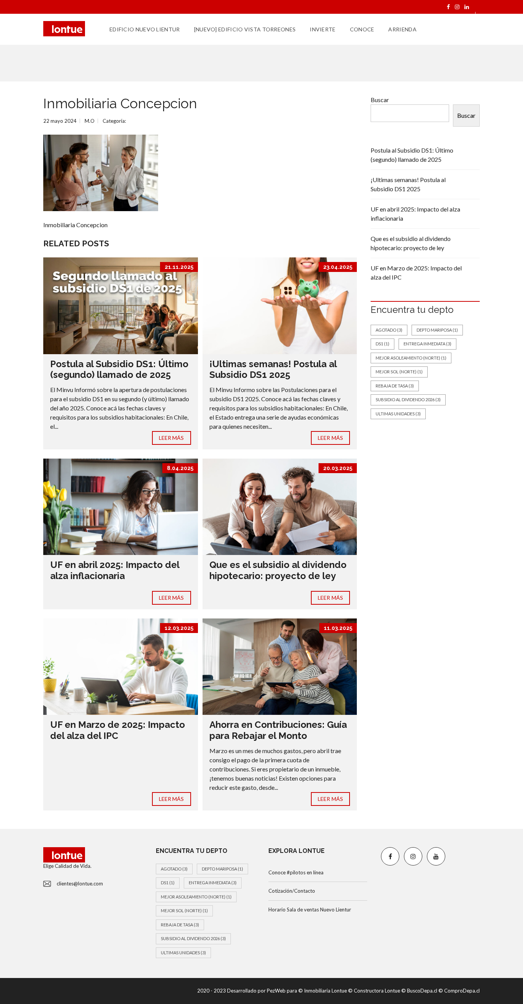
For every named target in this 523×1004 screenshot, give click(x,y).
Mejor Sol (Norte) (399, 371)
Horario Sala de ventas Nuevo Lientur (309, 909)
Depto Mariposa (437, 329)
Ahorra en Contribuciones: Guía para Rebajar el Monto (278, 730)
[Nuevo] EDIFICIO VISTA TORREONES (245, 29)
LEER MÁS (171, 437)
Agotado (389, 329)
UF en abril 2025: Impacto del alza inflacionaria (114, 570)
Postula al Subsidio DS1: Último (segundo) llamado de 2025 (119, 369)
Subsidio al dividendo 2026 (408, 399)
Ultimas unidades (398, 413)
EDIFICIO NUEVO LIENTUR (145, 29)
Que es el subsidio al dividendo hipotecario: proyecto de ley (277, 570)
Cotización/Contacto (291, 891)
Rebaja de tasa (395, 385)
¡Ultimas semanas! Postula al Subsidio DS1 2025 (273, 369)
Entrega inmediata (427, 343)
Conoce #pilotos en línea (296, 872)
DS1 (382, 343)
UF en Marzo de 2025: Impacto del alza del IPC (117, 730)
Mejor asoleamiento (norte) (411, 357)
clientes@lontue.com (80, 883)
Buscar (380, 99)
